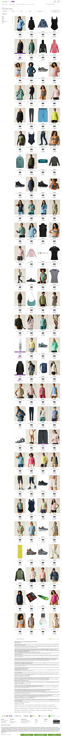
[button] (58, 1)
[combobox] (53, 4)
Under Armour (37, 708)
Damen (3, 18)
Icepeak (47, 650)
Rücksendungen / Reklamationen (26, 721)
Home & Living (4, 21)
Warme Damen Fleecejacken (36, 706)
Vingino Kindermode (55, 708)
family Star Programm (4, 720)
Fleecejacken (21, 696)
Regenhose (22, 682)
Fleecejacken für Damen (36, 658)
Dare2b (49, 682)
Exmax (19, 700)
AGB (11, 720)
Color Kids (51, 650)
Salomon (55, 706)
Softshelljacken (46, 658)
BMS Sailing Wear (33, 696)
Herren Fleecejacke (45, 692)
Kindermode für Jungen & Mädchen (41, 710)
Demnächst (45, 721)
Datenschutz (12, 722)
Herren (3, 20)
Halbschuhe (44, 662)
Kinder (3, 17)
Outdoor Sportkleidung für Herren (51, 669)
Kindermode (52, 699)
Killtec (56, 679)
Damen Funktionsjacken (26, 650)
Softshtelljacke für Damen (30, 674)
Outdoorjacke (29, 682)
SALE (3, 22)
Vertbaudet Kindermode (47, 708)
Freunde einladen (3, 721)
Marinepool (53, 682)
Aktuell (45, 720)
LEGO (29, 696)
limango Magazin (3, 722)
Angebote (36, 720)
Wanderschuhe (21, 651)
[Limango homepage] (4, 1)
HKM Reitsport (50, 706)
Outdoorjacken (29, 706)
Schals (51, 665)
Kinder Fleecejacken (32, 710)
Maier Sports (16, 706)
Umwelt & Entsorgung (24, 722)
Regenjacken (20, 652)
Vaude (58, 650)
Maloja (42, 708)
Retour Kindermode (17, 710)
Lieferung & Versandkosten (25, 720)
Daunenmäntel (16, 708)
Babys (3, 16)
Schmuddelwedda (31, 708)
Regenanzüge (33, 650)
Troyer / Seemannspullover (24, 708)
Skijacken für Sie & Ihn (22, 706)
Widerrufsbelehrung (13, 721)
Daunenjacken (42, 658)
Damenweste (20, 679)
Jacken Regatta (50, 710)
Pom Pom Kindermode (24, 710)
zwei (39, 664)
